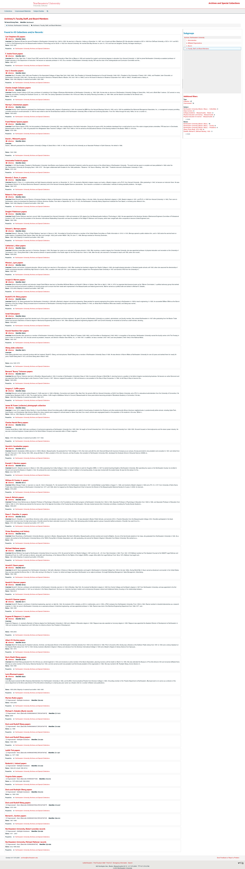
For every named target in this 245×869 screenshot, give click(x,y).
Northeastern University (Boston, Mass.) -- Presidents (200, 127)
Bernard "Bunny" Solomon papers (19, 371)
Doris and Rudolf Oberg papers (17, 724)
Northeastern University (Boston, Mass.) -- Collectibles (200, 109)
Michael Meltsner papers (15, 548)
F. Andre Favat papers (14, 53)
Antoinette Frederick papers (16, 160)
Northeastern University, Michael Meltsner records (25, 842)
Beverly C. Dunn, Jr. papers (16, 177)
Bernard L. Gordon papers (15, 816)
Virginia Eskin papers (13, 776)
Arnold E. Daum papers (14, 565)
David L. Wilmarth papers (15, 138)
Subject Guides (38, 11)
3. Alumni (189, 46)
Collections (8, 11)
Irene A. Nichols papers (14, 497)
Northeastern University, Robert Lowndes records (25, 829)
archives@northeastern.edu (29, 858)
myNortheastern (87, 863)
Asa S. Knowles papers (14, 70)
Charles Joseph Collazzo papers (18, 87)
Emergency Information (120, 863)
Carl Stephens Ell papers (15, 36)
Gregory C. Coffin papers (15, 388)
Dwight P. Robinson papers (16, 211)
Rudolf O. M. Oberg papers (16, 296)
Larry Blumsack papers (14, 674)
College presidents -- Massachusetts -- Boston (198, 113)
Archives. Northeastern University (18, 25)
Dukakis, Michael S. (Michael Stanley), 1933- (197, 131)
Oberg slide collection (14, 347)
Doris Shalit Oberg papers (15, 657)
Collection (187, 101)
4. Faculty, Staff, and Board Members (197, 49)
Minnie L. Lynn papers (14, 262)
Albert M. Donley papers (15, 640)
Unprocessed (188, 103)
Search (130, 863)
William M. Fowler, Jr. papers (16, 480)
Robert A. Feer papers (14, 194)
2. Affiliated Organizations (194, 43)
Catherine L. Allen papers (15, 245)
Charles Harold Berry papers (16, 422)
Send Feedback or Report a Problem (228, 858)
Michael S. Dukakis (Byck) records (19, 711)
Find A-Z (109, 863)
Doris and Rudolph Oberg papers (18, 789)
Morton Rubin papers (14, 698)
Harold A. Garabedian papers (17, 446)
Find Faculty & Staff (99, 863)
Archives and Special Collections (224, 3)
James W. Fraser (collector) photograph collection (25, 405)
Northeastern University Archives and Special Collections (32, 48)
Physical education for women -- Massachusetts (198, 117)
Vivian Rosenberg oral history (17, 531)
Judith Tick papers (12, 750)
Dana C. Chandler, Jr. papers (16, 514)
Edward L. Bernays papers (15, 228)
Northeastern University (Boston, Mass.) (196, 124)
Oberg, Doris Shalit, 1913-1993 (193, 129)
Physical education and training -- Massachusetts (199, 115)
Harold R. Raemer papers (15, 599)
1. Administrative (191, 40)
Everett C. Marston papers (15, 463)
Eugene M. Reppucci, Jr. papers (17, 616)
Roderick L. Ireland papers (15, 763)
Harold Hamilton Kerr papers (17, 330)
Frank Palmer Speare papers (16, 121)
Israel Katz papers (12, 313)
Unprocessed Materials (23, 11)
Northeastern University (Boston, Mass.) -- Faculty (199, 125)
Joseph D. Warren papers (15, 279)
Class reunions (188, 111)
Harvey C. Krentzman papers (16, 104)
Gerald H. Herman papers (15, 582)
